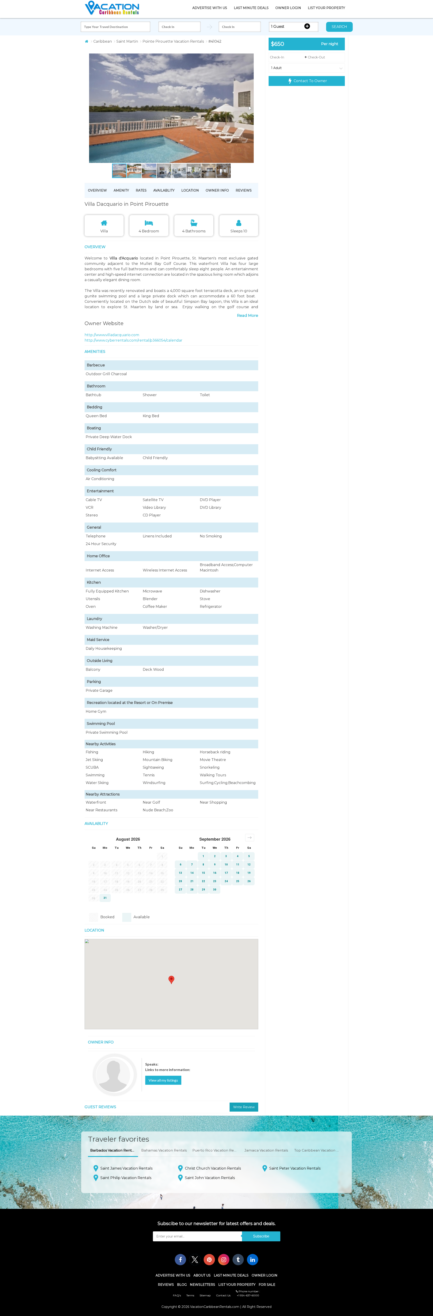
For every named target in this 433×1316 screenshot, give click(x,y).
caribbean (102, 41)
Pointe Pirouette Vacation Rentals (173, 41)
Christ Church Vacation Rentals (213, 1168)
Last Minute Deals (251, 8)
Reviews (244, 190)
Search (339, 27)
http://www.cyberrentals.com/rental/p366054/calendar (133, 340)
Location (190, 190)
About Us (202, 1275)
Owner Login (288, 8)
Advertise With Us (209, 8)
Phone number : (249, 1291)
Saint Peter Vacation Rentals (294, 1168)
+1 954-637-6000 (248, 1295)
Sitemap (205, 1295)
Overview (97, 190)
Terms (190, 1295)
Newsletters (202, 1285)
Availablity (164, 190)
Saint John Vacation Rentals (210, 1178)
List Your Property (326, 8)
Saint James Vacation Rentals (126, 1168)
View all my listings (163, 1080)
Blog (182, 1285)
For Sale (267, 1285)
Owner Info (217, 190)
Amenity (121, 190)
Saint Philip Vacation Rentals (125, 1178)
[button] (163, 109)
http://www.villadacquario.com (112, 335)
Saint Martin (127, 41)
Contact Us (223, 1295)
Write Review (244, 1107)
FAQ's (177, 1295)
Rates (141, 190)
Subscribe (261, 1236)
